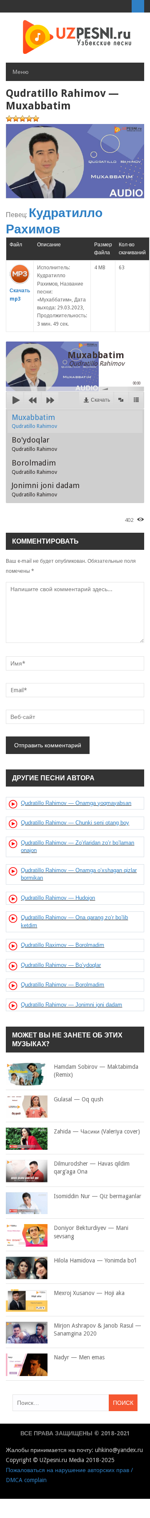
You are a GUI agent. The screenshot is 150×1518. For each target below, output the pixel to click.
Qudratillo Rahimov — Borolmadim (62, 985)
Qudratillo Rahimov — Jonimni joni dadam (71, 1005)
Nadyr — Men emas (79, 1357)
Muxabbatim (34, 421)
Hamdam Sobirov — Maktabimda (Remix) (96, 1070)
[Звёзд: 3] (22, 118)
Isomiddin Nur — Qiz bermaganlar (97, 1196)
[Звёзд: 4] (29, 118)
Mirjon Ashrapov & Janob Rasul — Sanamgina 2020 (97, 1329)
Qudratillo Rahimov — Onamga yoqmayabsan (76, 803)
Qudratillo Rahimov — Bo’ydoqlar (61, 965)
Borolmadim (34, 466)
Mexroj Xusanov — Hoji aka (89, 1293)
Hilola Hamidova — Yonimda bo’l (95, 1260)
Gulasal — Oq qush (78, 1099)
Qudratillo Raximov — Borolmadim (62, 945)
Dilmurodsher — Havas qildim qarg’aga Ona (92, 1167)
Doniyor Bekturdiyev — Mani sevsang (91, 1232)
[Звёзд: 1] (9, 118)
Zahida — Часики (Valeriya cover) (97, 1131)
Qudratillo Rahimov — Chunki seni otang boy (75, 823)
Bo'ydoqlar (34, 443)
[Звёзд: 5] (35, 118)
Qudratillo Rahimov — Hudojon (58, 898)
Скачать (100, 400)
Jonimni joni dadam (46, 489)
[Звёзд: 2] (15, 118)
